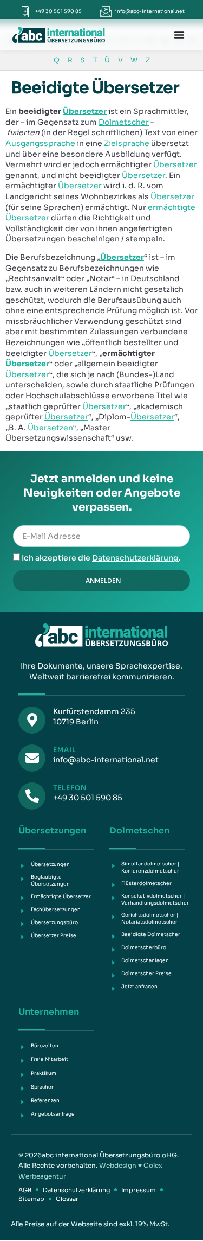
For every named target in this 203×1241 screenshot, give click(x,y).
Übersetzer (85, 111)
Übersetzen (50, 427)
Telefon (70, 788)
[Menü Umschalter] (179, 34)
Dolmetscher (124, 122)
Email (64, 750)
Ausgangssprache (40, 143)
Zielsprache (126, 143)
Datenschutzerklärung (135, 558)
